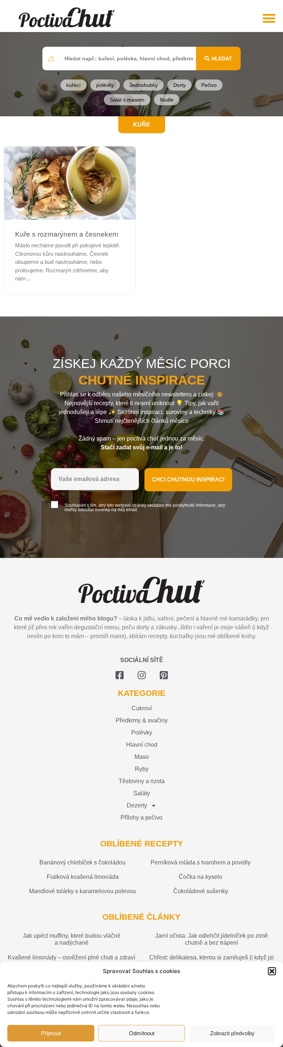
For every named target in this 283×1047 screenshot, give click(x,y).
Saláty (141, 793)
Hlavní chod (141, 745)
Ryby (142, 769)
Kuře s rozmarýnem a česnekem (66, 234)
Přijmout (51, 1033)
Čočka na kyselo (200, 877)
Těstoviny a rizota (142, 781)
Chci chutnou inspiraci (188, 479)
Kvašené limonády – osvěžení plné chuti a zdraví (71, 957)
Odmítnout (141, 1033)
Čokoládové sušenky (200, 891)
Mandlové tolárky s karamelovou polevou (82, 891)
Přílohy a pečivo (141, 817)
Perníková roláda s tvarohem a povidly (201, 862)
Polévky (141, 732)
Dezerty (137, 805)
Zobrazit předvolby (232, 1033)
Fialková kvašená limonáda (83, 877)
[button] (272, 971)
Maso (141, 757)
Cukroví (142, 708)
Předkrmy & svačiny (142, 720)
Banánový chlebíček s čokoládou (82, 862)
